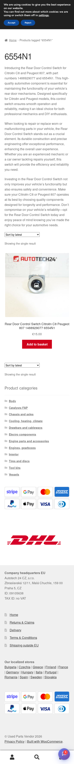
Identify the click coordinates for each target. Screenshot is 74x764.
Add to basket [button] (37, 344)
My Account (12, 757)
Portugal (51, 672)
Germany (12, 672)
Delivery (15, 630)
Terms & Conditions (23, 637)
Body (12, 401)
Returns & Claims (22, 622)
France (63, 667)
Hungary (27, 672)
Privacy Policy (14, 741)
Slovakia (50, 677)
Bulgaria (10, 667)
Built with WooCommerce (45, 741)
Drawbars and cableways (25, 428)
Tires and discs (19, 461)
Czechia (24, 667)
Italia (39, 672)
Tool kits (15, 468)
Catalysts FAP (18, 408)
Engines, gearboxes (22, 448)
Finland (50, 667)
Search (37, 757)
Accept (11, 22)
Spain (24, 677)
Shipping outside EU (24, 645)
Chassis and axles (21, 414)
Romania (11, 677)
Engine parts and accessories (29, 441)
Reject (28, 22)
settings (44, 15)
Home (13, 40)
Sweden (36, 677)
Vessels (14, 474)
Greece (38, 667)
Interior (14, 454)
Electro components (22, 434)
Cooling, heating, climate (26, 421)
